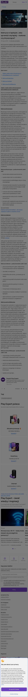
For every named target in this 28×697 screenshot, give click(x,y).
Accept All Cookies (14, 689)
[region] (14, 677)
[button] (2, 661)
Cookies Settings (14, 694)
